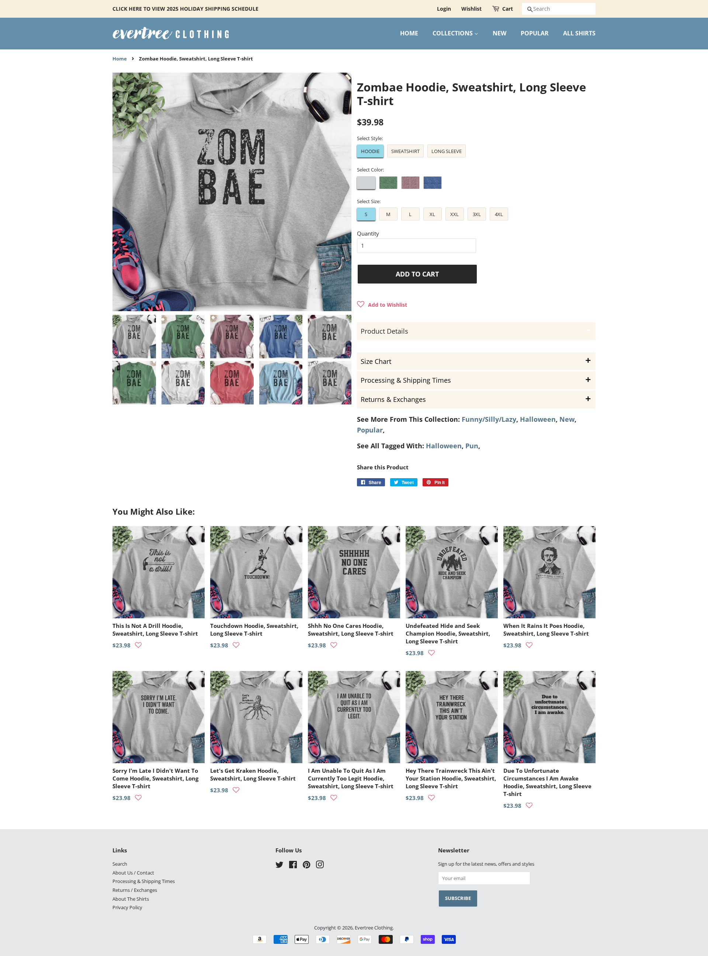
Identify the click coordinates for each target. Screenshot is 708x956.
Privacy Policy (127, 907)
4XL (499, 214)
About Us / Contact (133, 872)
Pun (471, 445)
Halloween (538, 419)
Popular (370, 429)
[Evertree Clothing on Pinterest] (306, 866)
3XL (477, 214)
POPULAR (535, 33)
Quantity (368, 233)
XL (432, 214)
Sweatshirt (405, 151)
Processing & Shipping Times (143, 881)
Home (119, 59)
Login (444, 8)
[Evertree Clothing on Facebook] (293, 866)
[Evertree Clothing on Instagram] (320, 866)
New (567, 419)
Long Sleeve (446, 151)
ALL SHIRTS (579, 33)
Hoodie (370, 151)
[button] (382, 304)
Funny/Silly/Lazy (489, 419)
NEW (499, 33)
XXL (454, 214)
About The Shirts (130, 899)
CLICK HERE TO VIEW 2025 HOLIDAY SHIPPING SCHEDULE (185, 8)
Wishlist (471, 8)
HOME (409, 33)
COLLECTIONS (453, 33)
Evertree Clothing (374, 927)
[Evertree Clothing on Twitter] (279, 866)
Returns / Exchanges (134, 890)
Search (119, 864)
